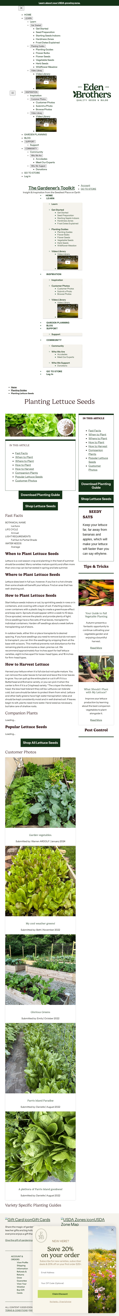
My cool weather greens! (40, 923)
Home (14, 387)
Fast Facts (21, 453)
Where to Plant (24, 461)
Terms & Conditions (16, 1310)
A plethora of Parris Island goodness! (40, 1189)
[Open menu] (13, 93)
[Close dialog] (112, 1229)
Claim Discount (60, 1294)
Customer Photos (26, 480)
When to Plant (24, 457)
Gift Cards (41, 1219)
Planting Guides (19, 390)
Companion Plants (26, 472)
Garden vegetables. (40, 835)
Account (85, 185)
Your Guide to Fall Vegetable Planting (96, 615)
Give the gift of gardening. (19, 1240)
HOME (27, 14)
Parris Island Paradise (40, 1100)
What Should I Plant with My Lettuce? (96, 691)
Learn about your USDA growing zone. (59, 2)
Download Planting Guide (40, 495)
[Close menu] (21, 8)
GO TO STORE (88, 188)
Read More (96, 647)
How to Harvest (24, 469)
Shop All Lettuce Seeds (40, 743)
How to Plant (23, 465)
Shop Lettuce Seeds (40, 506)
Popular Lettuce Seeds (29, 476)
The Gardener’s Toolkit (51, 187)
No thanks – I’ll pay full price (60, 1301)
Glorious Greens (40, 1012)
